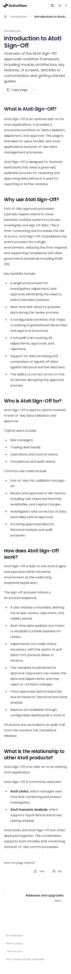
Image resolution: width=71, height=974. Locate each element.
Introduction (12, 31)
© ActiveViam (14, 935)
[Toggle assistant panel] (60, 5)
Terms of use (14, 951)
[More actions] (66, 5)
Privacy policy (14, 943)
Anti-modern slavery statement (25, 959)
